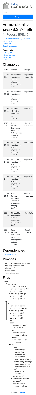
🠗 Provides (7, 57)
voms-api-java (10, 254)
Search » (18, 17)
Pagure (22, 392)
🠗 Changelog (7, 52)
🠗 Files (5, 60)
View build (7, 44)
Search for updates (10, 46)
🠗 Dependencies (9, 55)
